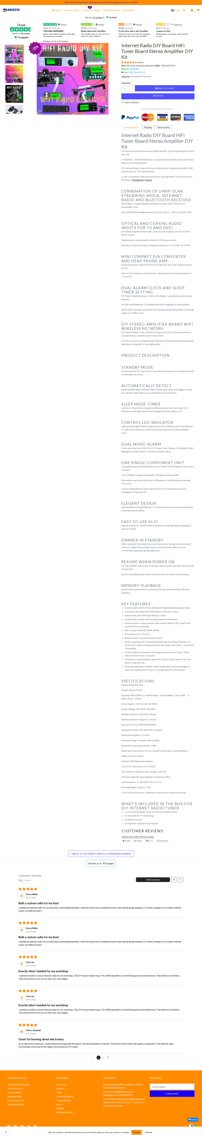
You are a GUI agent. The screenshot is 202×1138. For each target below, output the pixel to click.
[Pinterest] (22, 1126)
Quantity (126, 83)
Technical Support (64, 1096)
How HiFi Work (71, 10)
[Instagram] (28, 1126)
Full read (148, 1132)
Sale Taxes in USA (16, 1100)
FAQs (59, 1092)
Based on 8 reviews (131, 836)
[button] (128, 62)
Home (57, 10)
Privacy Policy (14, 1092)
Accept (136, 1132)
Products (86, 10)
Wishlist (60, 1108)
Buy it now (158, 95)
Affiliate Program (111, 10)
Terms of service (15, 1088)
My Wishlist (128, 10)
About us (60, 1088)
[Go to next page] (108, 1057)
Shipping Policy (15, 1096)
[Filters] (174, 879)
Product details (131, 127)
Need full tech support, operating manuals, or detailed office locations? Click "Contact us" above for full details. (124, 1102)
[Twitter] (15, 1126)
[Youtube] (35, 1126)
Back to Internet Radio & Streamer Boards (101, 853)
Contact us (61, 1084)
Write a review (147, 836)
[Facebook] (9, 1126)
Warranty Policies (16, 1104)
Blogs (97, 10)
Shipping (125, 76)
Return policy (164, 127)
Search (59, 1104)
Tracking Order (63, 1100)
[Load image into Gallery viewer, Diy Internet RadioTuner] (14, 113)
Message (193, 1120)
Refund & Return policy (18, 1084)
